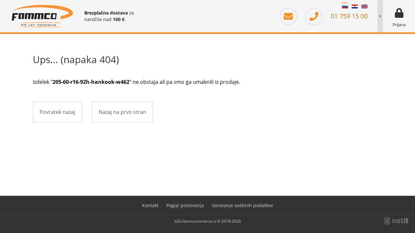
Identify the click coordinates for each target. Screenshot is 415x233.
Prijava (399, 25)
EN (364, 6)
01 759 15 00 (348, 16)
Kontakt (150, 205)
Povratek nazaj (57, 112)
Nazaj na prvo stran (122, 112)
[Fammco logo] (42, 16)
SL (345, 6)
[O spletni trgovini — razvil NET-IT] (396, 221)
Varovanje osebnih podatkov (242, 205)
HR (354, 6)
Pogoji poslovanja (185, 205)
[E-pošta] (291, 16)
